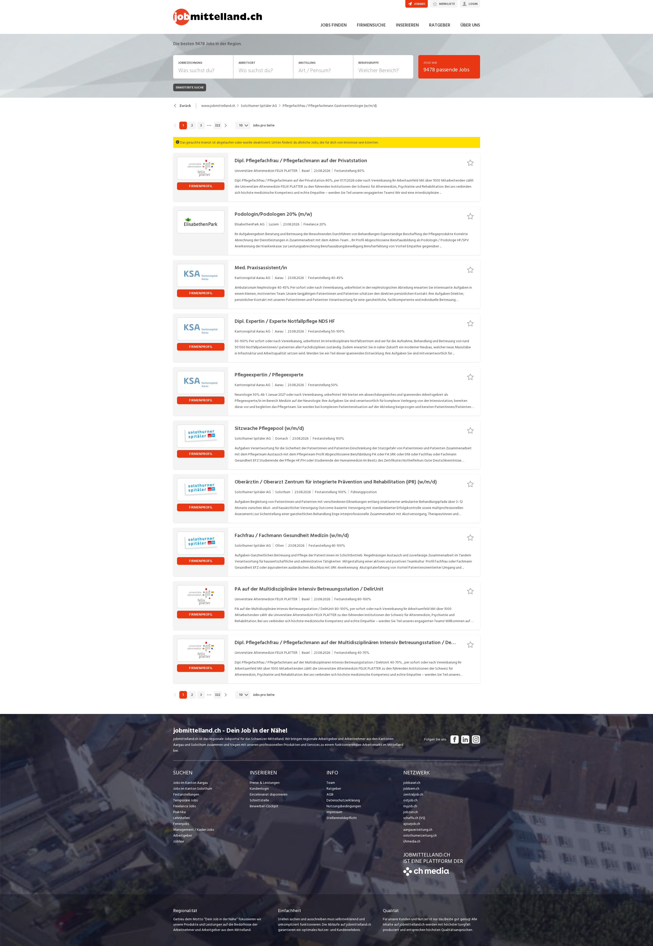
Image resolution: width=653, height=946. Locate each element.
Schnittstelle (259, 800)
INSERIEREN (407, 25)
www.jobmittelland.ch (218, 106)
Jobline (178, 841)
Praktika (179, 812)
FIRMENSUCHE (371, 25)
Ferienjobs (181, 824)
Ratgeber (333, 788)
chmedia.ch (411, 841)
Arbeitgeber (182, 835)
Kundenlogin (259, 788)
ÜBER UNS (470, 25)
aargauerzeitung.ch (417, 830)
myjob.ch (410, 806)
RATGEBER (439, 25)
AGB (329, 794)
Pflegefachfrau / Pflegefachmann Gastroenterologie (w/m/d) (330, 106)
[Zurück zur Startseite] (426, 875)
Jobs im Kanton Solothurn (192, 788)
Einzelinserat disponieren (268, 794)
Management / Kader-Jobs (193, 830)
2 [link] (192, 125)
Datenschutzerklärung (343, 800)
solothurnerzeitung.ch (420, 835)
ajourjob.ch (411, 824)
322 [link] (217, 125)
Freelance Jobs (184, 806)
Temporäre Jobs (185, 800)
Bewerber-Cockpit (264, 806)
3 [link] (201, 125)
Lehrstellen (181, 818)
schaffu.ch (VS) (414, 818)
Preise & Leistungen (265, 783)
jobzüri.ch (410, 812)
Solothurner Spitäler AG (259, 106)
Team (330, 783)
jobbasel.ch (411, 783)
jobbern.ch (411, 788)
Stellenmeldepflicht (341, 818)
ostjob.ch (410, 800)
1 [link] (183, 125)
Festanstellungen (186, 794)
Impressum (334, 812)
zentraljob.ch (413, 794)
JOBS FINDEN (333, 25)
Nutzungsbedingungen (343, 806)
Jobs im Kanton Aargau (190, 783)
